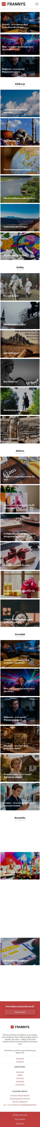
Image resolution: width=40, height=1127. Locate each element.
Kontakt (20, 1062)
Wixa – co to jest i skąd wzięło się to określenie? (17, 48)
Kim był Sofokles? (11, 438)
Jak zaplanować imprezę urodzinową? (14, 873)
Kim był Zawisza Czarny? (15, 324)
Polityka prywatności (19, 1115)
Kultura (20, 451)
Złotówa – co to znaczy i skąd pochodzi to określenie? (15, 26)
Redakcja (20, 1059)
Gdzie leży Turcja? (12, 141)
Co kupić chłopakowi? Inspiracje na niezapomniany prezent (19, 535)
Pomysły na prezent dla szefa (16, 565)
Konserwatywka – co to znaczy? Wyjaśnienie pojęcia (18, 776)
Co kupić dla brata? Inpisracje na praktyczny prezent (18, 621)
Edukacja (20, 84)
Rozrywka (20, 817)
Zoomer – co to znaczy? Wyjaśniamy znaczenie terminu (20, 804)
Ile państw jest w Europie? (15, 255)
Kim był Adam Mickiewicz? (16, 410)
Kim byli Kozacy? (11, 296)
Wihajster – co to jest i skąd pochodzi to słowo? (16, 747)
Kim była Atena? (11, 381)
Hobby (20, 267)
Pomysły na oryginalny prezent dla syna (19, 478)
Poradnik (20, 634)
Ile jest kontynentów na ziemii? (17, 169)
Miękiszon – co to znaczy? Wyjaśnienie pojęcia (13, 70)
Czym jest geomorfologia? (15, 226)
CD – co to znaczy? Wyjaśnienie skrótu (20, 1105)
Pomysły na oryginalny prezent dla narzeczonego (19, 506)
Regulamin (20, 1123)
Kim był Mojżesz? (11, 353)
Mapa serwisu (20, 1119)
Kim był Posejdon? (20, 1102)
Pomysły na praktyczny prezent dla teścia (19, 592)
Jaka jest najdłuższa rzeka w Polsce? (19, 198)
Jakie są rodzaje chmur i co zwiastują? (15, 111)
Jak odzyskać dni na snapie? (16, 960)
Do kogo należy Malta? (20, 1096)
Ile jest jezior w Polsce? (20, 1099)
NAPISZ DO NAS (20, 1012)
